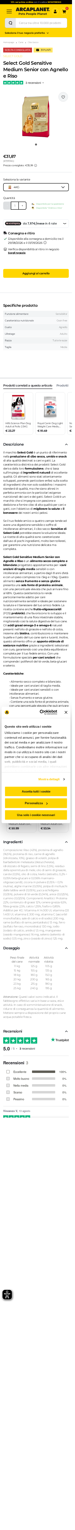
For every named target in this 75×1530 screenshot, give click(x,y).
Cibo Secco (33, 42)
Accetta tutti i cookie (36, 791)
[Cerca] (10, 23)
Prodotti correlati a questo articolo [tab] (27, 385)
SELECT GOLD (12, 56)
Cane (20, 42)
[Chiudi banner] (66, 712)
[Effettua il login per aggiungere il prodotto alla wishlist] (63, 97)
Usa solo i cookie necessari (36, 815)
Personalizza (34, 803)
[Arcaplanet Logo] (33, 11)
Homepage (8, 42)
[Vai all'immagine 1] (36, 145)
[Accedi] (55, 11)
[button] (36, 116)
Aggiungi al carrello (36, 273)
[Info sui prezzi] (35, 165)
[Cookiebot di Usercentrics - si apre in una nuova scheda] (42, 712)
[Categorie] (9, 11)
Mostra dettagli (49, 779)
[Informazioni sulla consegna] (45, 242)
